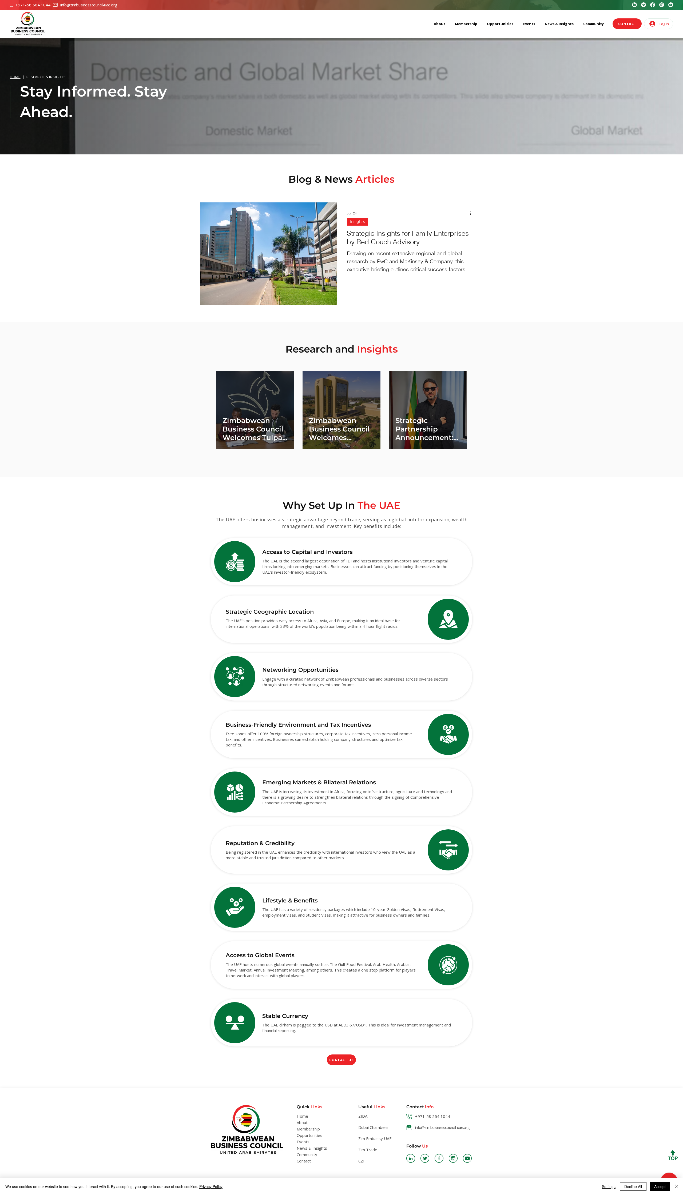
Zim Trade (367, 1149)
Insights (357, 221)
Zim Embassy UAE (375, 1138)
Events (303, 1141)
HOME (15, 76)
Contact (304, 1161)
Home (302, 1116)
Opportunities (309, 1135)
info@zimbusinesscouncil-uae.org (88, 4)
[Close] (676, 1186)
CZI (361, 1161)
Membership (308, 1129)
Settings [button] (609, 1186)
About (302, 1122)
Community (307, 1154)
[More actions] (472, 213)
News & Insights (312, 1148)
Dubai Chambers (373, 1127)
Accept (660, 1186)
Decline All (633, 1186)
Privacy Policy (211, 1186)
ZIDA (362, 1116)
